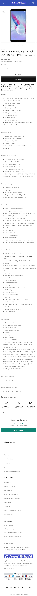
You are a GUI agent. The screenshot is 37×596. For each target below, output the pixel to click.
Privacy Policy (7, 482)
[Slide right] (22, 46)
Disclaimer (7, 506)
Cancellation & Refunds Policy (12, 510)
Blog (5, 467)
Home (5, 447)
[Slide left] (15, 46)
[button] (4, 3)
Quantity (3, 64)
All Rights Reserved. (23, 594)
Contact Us (7, 463)
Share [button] (4, 413)
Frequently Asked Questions (12, 471)
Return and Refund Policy (11, 494)
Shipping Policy (8, 490)
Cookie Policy (7, 502)
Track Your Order (8, 459)
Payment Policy (8, 514)
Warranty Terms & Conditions (12, 498)
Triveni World (15, 594)
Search (6, 451)
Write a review (18, 430)
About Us (6, 455)
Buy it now (18, 79)
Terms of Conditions (9, 486)
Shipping (10, 61)
